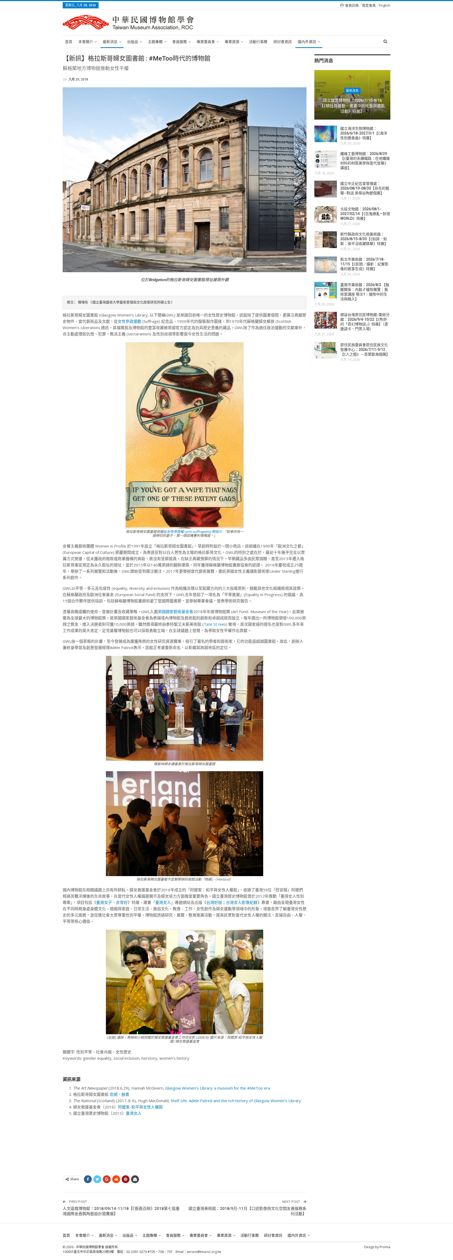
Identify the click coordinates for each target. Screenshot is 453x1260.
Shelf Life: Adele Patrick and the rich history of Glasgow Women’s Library (236, 1100)
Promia (385, 1247)
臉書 (125, 1094)
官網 (113, 1094)
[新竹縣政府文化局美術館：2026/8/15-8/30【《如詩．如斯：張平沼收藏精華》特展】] (325, 239)
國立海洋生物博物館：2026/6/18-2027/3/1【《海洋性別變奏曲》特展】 (363, 133)
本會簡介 (85, 42)
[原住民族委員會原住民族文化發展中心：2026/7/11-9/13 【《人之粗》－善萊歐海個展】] (325, 350)
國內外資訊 (307, 42)
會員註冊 (352, 5)
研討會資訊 (282, 42)
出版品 (132, 42)
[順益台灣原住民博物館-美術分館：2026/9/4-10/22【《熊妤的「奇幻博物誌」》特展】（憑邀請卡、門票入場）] (325, 320)
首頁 (68, 42)
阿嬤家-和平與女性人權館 (140, 1106)
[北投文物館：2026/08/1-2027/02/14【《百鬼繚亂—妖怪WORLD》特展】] (325, 214)
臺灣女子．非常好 (112, 902)
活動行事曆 (258, 42)
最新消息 (110, 42)
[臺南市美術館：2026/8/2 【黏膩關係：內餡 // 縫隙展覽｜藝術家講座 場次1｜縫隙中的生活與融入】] (325, 290)
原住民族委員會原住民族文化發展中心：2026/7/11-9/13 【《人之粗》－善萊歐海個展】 (365, 349)
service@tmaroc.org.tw (204, 1252)
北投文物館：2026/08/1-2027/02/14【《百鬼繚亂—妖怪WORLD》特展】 (365, 214)
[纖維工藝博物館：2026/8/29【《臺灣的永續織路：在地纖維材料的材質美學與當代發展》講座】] (325, 159)
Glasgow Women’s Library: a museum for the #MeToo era (217, 1088)
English (384, 5)
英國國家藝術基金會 (175, 611)
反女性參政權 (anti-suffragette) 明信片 (192, 531)
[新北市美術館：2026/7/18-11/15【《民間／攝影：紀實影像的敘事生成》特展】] (325, 264)
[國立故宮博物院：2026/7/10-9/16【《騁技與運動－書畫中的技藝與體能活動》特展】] (352, 95)
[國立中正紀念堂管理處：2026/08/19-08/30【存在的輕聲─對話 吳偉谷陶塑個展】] (325, 189)
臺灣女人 (163, 902)
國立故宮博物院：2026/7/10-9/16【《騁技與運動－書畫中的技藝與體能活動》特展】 (352, 106)
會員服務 (179, 42)
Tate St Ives (215, 624)
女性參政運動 (129, 321)
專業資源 (232, 42)
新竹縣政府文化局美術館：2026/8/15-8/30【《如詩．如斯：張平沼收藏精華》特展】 (364, 239)
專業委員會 (206, 42)
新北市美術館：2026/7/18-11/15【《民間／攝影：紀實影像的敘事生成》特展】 (364, 264)
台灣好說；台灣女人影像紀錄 (231, 902)
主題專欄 (155, 42)
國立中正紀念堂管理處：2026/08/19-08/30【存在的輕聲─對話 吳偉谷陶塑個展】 (364, 188)
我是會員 (369, 5)
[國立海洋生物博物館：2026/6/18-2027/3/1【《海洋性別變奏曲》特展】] (325, 134)
